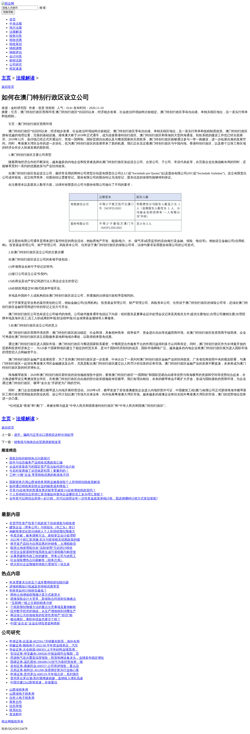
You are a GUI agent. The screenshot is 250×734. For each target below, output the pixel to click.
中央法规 (15, 23)
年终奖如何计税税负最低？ (28, 590)
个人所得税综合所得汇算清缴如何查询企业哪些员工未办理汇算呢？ (56, 494)
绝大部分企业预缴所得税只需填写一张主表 (40, 564)
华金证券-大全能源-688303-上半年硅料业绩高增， (43, 649)
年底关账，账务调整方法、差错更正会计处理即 (43, 535)
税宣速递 (15, 68)
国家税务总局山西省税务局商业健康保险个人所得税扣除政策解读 (54, 482)
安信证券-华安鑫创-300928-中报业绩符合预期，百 (44, 653)
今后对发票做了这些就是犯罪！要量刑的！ (39, 470)
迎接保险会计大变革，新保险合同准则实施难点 (43, 598)
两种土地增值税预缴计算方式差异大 (35, 594)
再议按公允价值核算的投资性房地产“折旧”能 (41, 615)
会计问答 (15, 56)
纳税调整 (15, 48)
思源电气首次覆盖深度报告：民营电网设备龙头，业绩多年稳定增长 (57, 657)
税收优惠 (15, 40)
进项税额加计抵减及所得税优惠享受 (34, 586)
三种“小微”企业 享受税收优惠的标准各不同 (39, 474)
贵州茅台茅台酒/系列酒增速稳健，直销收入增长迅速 (46, 678)
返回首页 (8, 86)
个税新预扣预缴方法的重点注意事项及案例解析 (43, 607)
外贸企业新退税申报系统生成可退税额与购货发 (43, 552)
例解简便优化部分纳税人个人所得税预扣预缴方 (42, 531)
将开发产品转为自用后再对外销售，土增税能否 (43, 543)
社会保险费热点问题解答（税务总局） (36, 560)
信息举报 (15, 706)
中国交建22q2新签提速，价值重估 (33, 682)
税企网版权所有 (12, 721)
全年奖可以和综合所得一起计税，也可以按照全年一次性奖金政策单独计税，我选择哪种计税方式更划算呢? (83, 498)
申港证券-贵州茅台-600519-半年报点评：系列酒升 (44, 674)
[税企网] (8, 3)
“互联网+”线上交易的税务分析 (31, 603)
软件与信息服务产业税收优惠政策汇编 (35, 462)
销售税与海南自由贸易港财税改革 (37, 442)
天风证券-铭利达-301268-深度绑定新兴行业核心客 (44, 670)
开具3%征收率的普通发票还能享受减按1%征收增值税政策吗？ (52, 490)
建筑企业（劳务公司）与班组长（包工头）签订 (42, 527)
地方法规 (15, 27)
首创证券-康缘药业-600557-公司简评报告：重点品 (44, 666)
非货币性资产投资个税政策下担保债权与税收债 (42, 523)
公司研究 (15, 64)
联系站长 (15, 710)
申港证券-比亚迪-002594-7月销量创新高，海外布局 (44, 641)
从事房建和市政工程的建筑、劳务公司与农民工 (43, 556)
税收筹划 (15, 44)
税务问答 (15, 35)
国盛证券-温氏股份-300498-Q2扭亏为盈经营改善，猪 (46, 662)
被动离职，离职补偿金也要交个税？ (35, 619)
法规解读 (15, 31)
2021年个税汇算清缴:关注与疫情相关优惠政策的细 (45, 539)
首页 (12, 19)
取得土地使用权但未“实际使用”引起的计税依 (41, 547)
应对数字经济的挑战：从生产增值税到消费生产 (43, 611)
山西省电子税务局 (21, 693)
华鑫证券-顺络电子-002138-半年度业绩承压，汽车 (43, 645)
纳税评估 (15, 52)
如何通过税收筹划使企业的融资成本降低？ (39, 486)
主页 (6, 77)
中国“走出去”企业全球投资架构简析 (35, 623)
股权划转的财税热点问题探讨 (29, 458)
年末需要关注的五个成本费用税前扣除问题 (39, 582)
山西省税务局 (18, 689)
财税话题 (15, 60)
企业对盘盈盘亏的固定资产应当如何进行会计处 (42, 466)
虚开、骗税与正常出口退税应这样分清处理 (43, 434)
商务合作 (15, 702)
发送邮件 (15, 714)
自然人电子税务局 (21, 697)
